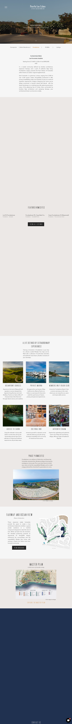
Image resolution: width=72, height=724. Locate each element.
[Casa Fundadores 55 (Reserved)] (59, 212)
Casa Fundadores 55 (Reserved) (58, 215)
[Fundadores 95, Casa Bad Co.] (36, 212)
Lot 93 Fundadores (9, 215)
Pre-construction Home (59, 216)
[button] (67, 210)
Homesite (11, 216)
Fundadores (5, 216)
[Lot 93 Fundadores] (13, 212)
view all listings (36, 224)
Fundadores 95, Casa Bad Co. (35, 215)
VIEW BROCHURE (19, 548)
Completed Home (35, 216)
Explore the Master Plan (36, 602)
